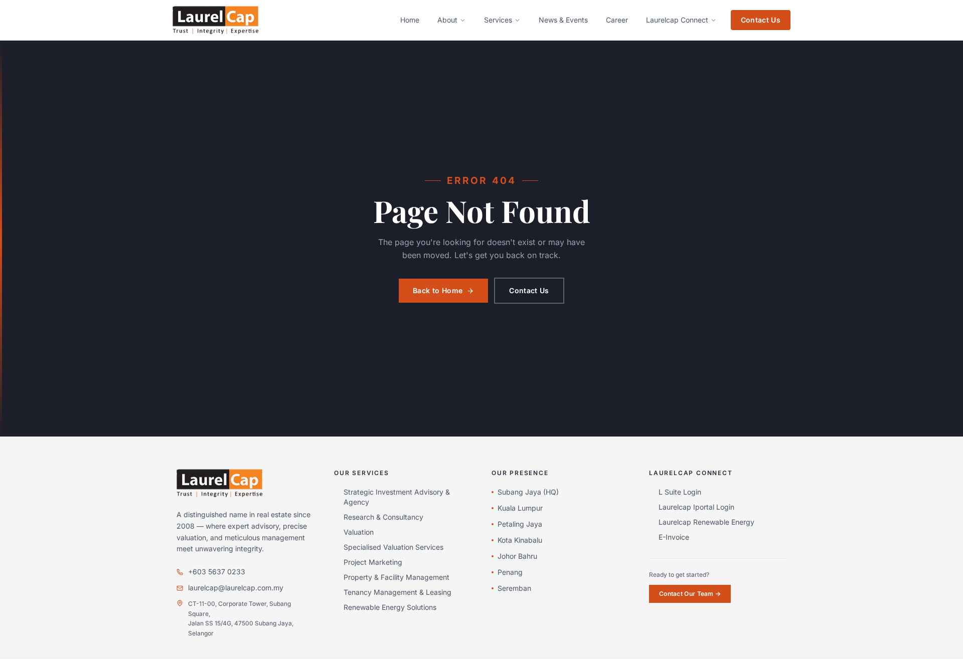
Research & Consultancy (383, 517)
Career (617, 20)
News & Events (563, 20)
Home (409, 20)
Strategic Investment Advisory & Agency (397, 497)
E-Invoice (674, 537)
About (447, 20)
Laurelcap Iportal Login (696, 507)
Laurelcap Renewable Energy (706, 522)
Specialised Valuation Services (393, 547)
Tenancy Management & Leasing (397, 592)
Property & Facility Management (396, 577)
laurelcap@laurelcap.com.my (235, 587)
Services (498, 20)
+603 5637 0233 (216, 571)
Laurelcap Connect (677, 20)
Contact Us (761, 20)
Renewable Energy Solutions (390, 607)
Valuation (359, 532)
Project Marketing (373, 562)
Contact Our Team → (690, 593)
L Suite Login (680, 492)
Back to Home (437, 290)
